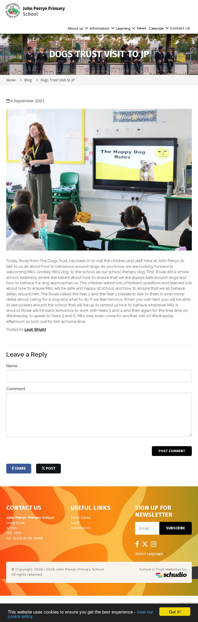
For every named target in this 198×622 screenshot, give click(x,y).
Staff (75, 523)
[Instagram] (153, 544)
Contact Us (180, 28)
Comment (15, 388)
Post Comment (172, 451)
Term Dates (81, 517)
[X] (145, 544)
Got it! (175, 611)
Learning (123, 28)
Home (11, 80)
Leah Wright (35, 329)
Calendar (157, 28)
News (141, 28)
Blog (28, 80)
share (20, 468)
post (50, 468)
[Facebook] (137, 544)
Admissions (80, 528)
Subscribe (175, 528)
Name (12, 366)
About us (76, 28)
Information (100, 28)
